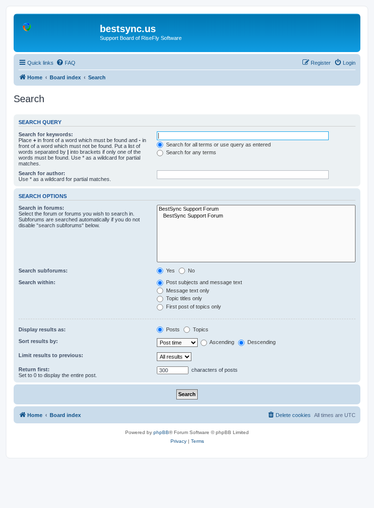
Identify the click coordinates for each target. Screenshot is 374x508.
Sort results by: (38, 341)
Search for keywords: (46, 134)
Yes (170, 270)
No (191, 270)
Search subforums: (43, 270)
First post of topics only (193, 306)
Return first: (34, 369)
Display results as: (42, 329)
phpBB (161, 432)
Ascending (221, 342)
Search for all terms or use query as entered (218, 144)
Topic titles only (183, 298)
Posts (172, 329)
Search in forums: (41, 208)
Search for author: (42, 173)
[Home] (58, 31)
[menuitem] (65, 63)
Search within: (37, 282)
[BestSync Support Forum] (256, 209)
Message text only (187, 290)
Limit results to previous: (51, 355)
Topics (199, 329)
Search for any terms (190, 152)
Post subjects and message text (203, 282)
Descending (261, 342)
